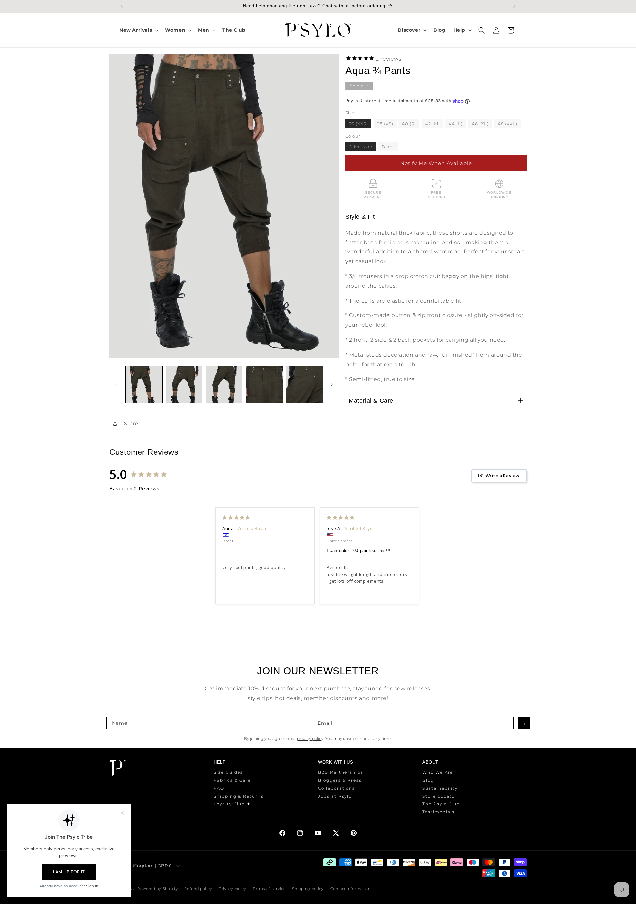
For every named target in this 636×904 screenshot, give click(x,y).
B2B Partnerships (340, 772)
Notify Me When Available (436, 163)
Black (390, 147)
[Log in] (496, 30)
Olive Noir (362, 147)
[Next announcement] (514, 6)
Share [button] (131, 423)
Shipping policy (308, 888)
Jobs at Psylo (335, 796)
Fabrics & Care (232, 780)
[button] (138, 30)
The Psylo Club (441, 803)
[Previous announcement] (121, 6)
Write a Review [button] (503, 476)
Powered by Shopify (157, 888)
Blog (428, 780)
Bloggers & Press (340, 780)
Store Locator (439, 796)
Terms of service (269, 888)
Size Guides (228, 772)
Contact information (350, 888)
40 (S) (410, 124)
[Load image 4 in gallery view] (264, 384)
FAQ (219, 788)
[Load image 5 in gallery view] (304, 384)
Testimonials (438, 811)
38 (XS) (387, 124)
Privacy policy (232, 888)
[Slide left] (116, 385)
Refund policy (198, 888)
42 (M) (434, 124)
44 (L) (457, 124)
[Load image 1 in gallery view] (144, 384)
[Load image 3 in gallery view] (224, 384)
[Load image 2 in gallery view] (184, 384)
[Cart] (511, 30)
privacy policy (310, 738)
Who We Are (437, 772)
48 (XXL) (509, 124)
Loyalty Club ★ (232, 803)
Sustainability (440, 788)
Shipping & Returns (239, 796)
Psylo (131, 888)
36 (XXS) (360, 124)
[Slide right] (331, 385)
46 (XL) (482, 124)
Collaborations (336, 788)
